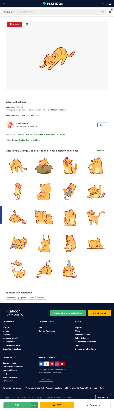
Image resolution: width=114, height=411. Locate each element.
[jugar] (18, 217)
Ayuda (78, 322)
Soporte (78, 327)
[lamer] (95, 191)
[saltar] (18, 191)
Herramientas (46, 322)
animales (11, 298)
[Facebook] (41, 364)
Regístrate (46, 379)
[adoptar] (44, 165)
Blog (5, 374)
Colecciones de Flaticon (85, 342)
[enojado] (18, 165)
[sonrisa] (95, 165)
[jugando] (44, 269)
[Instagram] (57, 364)
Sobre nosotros (9, 363)
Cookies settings (97, 388)
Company (7, 357)
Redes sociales (47, 357)
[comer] (70, 191)
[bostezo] (70, 165)
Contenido (8, 322)
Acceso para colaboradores (68, 313)
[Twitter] (46, 364)
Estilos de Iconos (82, 335)
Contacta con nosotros (13, 366)
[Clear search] (97, 12)
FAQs (77, 331)
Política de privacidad (34, 388)
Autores (6, 327)
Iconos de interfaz (10, 338)
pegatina (22, 298)
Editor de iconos (82, 338)
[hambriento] (95, 243)
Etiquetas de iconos (11, 345)
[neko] (70, 217)
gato (31, 298)
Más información (58, 110)
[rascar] (44, 243)
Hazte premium (99, 313)
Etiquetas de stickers (12, 349)
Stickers (6, 335)
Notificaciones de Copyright (76, 388)
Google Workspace (47, 331)
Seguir (78, 345)
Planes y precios (10, 377)
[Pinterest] (51, 364)
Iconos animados (10, 342)
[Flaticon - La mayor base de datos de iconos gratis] (53, 3)
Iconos (6, 331)
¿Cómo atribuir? (32, 115)
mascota (40, 298)
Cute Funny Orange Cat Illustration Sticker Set (45, 134)
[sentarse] (44, 217)
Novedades (8, 381)
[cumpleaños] (70, 269)
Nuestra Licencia (10, 370)
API (40, 327)
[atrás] (44, 191)
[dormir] (70, 243)
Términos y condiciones (13, 388)
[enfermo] (18, 269)
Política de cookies (54, 388)
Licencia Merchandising (85, 349)
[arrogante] (95, 217)
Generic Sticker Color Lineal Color (26, 140)
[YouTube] (62, 364)
